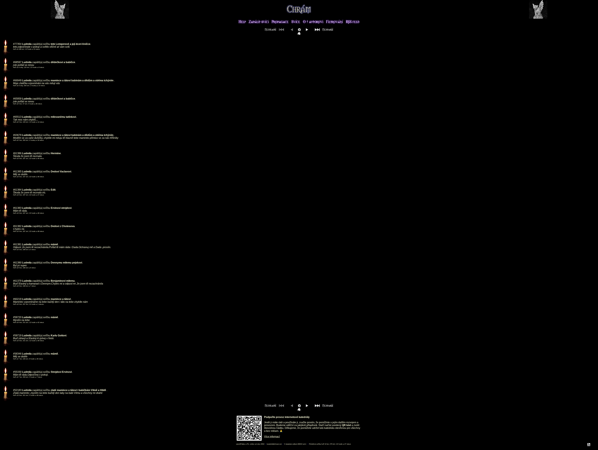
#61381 (17, 244)
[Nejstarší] (323, 30)
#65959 (17, 98)
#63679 (17, 135)
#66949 (17, 80)
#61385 (17, 171)
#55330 (17, 372)
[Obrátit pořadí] (299, 30)
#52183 (17, 390)
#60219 (17, 299)
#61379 (17, 280)
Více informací (272, 436)
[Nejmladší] (299, 34)
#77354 (17, 44)
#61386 (17, 153)
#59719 (17, 335)
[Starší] (307, 30)
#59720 (17, 317)
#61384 (17, 189)
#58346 (17, 353)
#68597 (17, 62)
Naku (243, 444)
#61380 (17, 262)
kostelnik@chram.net (274, 444)
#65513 (17, 117)
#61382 (17, 226)
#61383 (17, 208)
